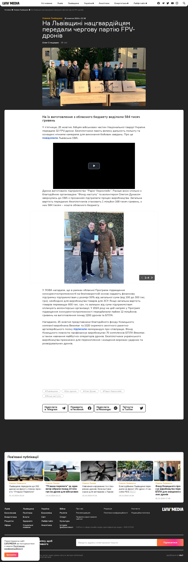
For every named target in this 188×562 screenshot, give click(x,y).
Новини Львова (52, 483)
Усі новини (46, 3)
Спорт (63, 517)
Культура (64, 521)
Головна (7, 10)
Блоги (26, 517)
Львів (60, 3)
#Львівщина (51, 391)
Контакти (135, 509)
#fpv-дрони (70, 391)
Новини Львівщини (21, 10)
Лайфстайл (140, 3)
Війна (62, 508)
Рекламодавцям (83, 513)
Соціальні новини (28, 526)
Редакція (108, 509)
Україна (88, 3)
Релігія (63, 512)
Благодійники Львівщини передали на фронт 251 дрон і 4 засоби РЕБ (135, 489)
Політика (27, 512)
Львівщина (73, 3)
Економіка (46, 512)
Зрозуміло (11, 555)
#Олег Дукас (89, 391)
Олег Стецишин (50, 42)
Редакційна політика (140, 513)
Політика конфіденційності (116, 513)
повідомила (50, 137)
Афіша (7, 525)
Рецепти (9, 521)
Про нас (79, 509)
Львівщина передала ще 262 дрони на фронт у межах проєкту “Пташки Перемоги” (25, 489)
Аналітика (104, 3)
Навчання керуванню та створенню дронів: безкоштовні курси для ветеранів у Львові (98, 489)
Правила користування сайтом (86, 518)
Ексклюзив (10, 512)
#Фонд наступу (53, 396)
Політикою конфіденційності (14, 547)
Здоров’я (27, 521)
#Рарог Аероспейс (112, 391)
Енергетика (120, 3)
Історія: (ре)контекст (66, 526)
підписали (80, 329)
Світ (43, 517)
